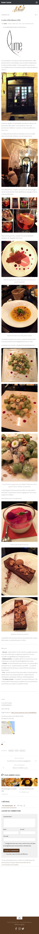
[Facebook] (16, 928)
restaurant (22, 750)
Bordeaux (11, 750)
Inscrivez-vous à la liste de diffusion (17, 854)
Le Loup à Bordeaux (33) (27, 789)
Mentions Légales (19, 924)
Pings (22, 805)
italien (16, 750)
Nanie (5, 23)
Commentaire (7, 816)
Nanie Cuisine (6, 2)
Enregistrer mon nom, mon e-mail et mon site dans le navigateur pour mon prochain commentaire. (19, 845)
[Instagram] (19, 928)
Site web (5, 836)
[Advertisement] (19, 889)
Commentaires (9, 805)
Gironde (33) (5, 15)
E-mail (22, 829)
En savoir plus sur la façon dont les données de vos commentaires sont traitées (18, 862)
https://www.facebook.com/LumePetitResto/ (24, 712)
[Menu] (36, 2)
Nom (5, 829)
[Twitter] (23, 928)
